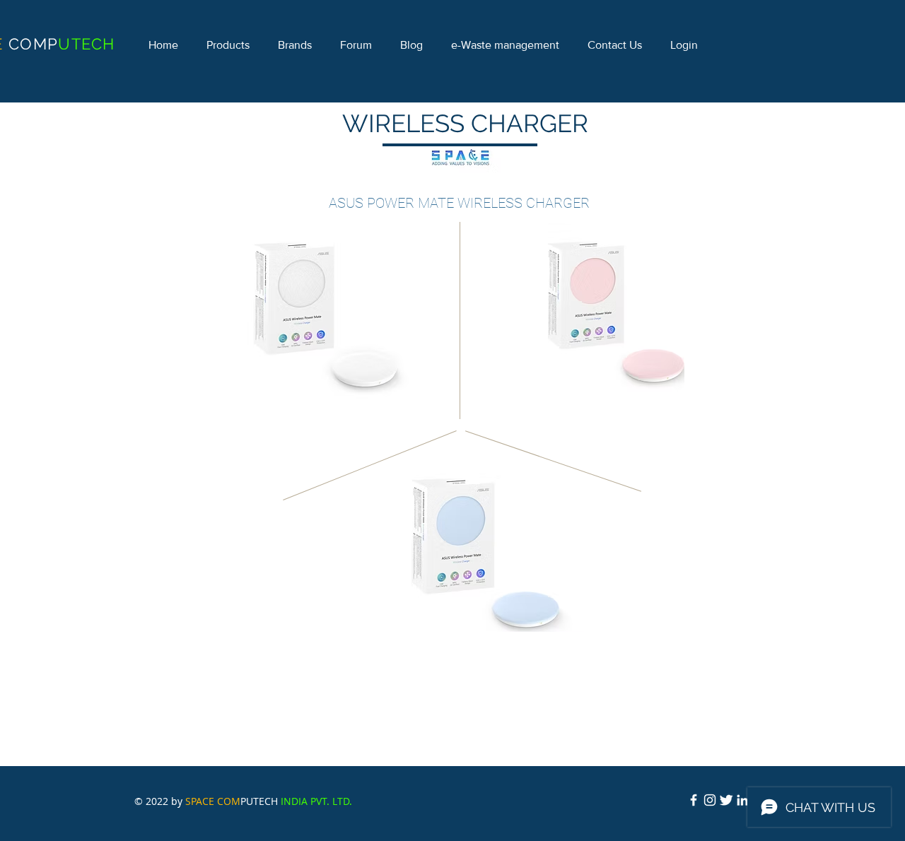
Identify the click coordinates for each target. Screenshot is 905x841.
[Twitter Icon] (726, 800)
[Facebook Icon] (693, 800)
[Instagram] (710, 800)
